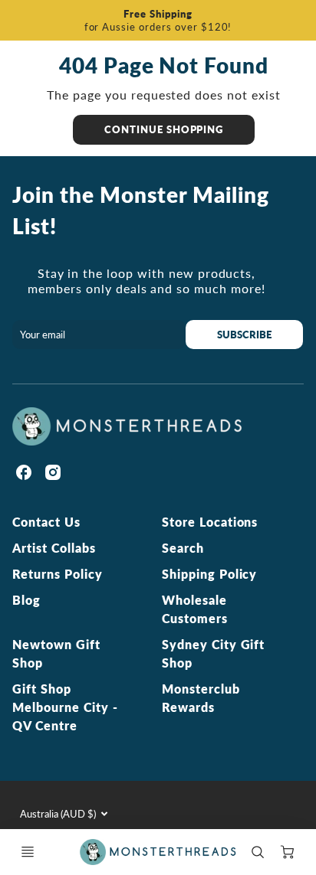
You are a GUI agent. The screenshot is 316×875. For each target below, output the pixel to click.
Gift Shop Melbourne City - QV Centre (64, 707)
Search (183, 547)
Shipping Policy (209, 573)
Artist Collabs (53, 547)
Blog (26, 600)
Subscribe (244, 334)
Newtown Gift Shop (56, 653)
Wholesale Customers (195, 609)
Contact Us (46, 521)
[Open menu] (27, 852)
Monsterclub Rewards (201, 697)
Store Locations (210, 521)
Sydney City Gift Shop (213, 653)
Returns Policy (57, 573)
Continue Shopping (163, 129)
